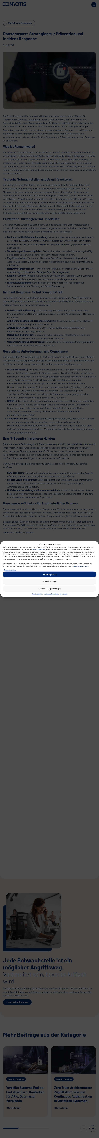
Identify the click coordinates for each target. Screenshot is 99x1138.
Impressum (63, 594)
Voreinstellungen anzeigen (49, 589)
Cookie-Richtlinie (37, 594)
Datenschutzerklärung (39, 549)
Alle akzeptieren (49, 574)
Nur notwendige (49, 581)
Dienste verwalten (10, 570)
